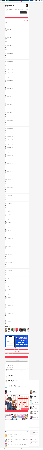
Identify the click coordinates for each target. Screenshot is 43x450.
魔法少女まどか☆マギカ (32, 432)
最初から (24, 20)
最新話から (27, 20)
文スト (37, 432)
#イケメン (10, 395)
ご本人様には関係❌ (9, 11)
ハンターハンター (32, 433)
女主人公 (6, 11)
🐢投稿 (12, 11)
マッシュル (31, 431)
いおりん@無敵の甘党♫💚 (7, 6)
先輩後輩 (14, 11)
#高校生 (7, 395)
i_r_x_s (17, 11)
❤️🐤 (16, 11)
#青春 (5, 395)
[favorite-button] (21, 14)
